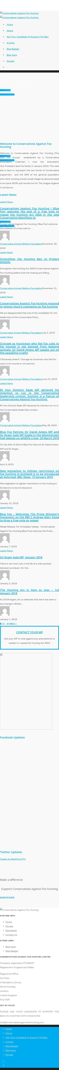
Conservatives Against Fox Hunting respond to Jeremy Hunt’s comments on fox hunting (29, 305)
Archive (10, 43)
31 (8, 624)
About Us (5, 90)
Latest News (6, 202)
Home (10, 24)
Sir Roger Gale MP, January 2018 (21, 557)
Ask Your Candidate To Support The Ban (28, 36)
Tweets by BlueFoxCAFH (13, 859)
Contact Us (11, 934)
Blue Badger (13, 49)
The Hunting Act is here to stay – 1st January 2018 (29, 591)
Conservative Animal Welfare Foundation (21, 244)
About (10, 30)
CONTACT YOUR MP (29, 632)
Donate (10, 61)
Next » (13, 624)
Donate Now (7, 94)
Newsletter (11, 930)
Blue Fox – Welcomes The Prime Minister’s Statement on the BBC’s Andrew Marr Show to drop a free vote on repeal (29, 517)
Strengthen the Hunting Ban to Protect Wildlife (29, 260)
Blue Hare (12, 55)
